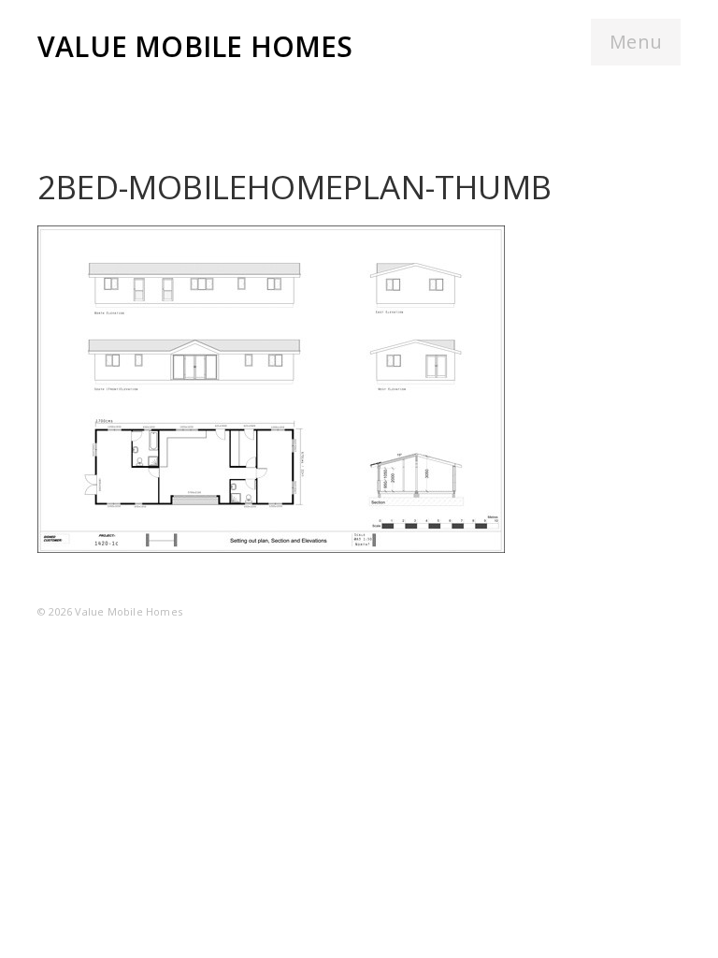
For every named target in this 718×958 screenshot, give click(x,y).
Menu (636, 41)
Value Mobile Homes (195, 46)
